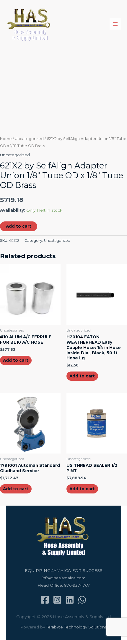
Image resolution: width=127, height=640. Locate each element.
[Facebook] (44, 599)
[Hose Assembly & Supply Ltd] (29, 24)
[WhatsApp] (82, 599)
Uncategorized (29, 138)
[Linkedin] (69, 599)
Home (6, 138)
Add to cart (18, 226)
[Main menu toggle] (115, 24)
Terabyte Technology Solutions (76, 627)
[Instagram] (57, 599)
